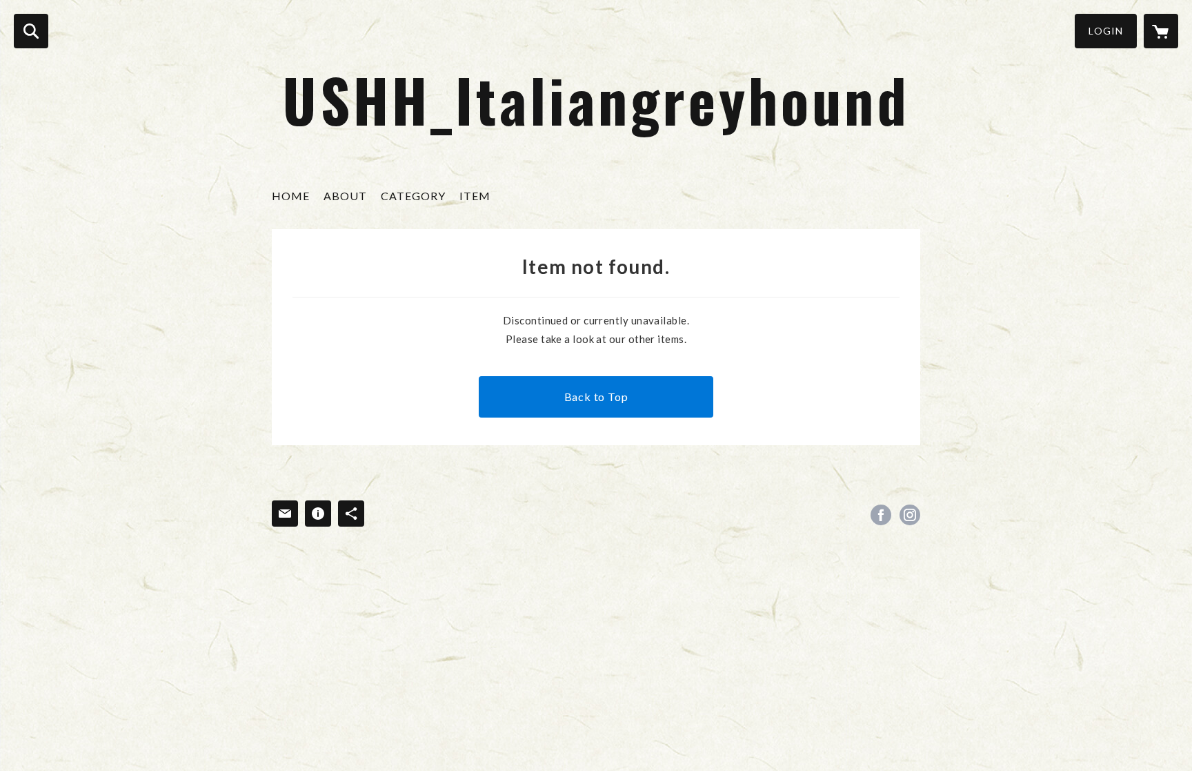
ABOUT (345, 195)
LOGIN (1106, 31)
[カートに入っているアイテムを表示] (1161, 31)
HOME (291, 195)
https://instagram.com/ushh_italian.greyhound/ (910, 515)
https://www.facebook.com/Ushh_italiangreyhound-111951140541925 (881, 515)
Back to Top (596, 396)
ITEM (474, 195)
